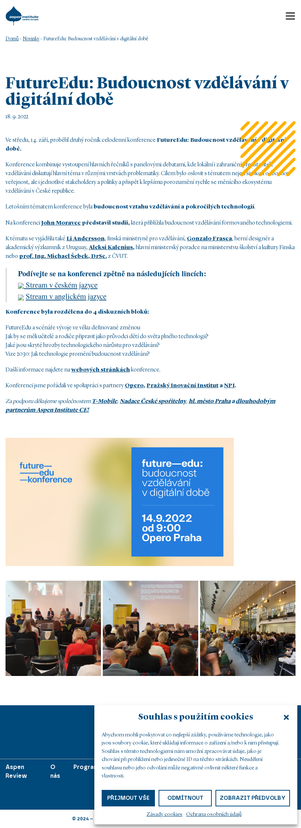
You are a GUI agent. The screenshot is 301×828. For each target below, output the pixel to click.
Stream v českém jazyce (61, 285)
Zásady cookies (164, 814)
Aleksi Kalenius (111, 248)
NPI (229, 386)
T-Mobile (104, 401)
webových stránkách (100, 370)
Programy (88, 767)
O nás (55, 771)
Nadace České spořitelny (153, 401)
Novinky (31, 38)
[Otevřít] (290, 16)
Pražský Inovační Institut (182, 386)
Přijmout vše (128, 798)
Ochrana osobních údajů (214, 814)
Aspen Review (16, 771)
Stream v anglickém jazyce (66, 296)
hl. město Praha (210, 401)
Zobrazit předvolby (253, 798)
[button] (286, 717)
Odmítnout (185, 798)
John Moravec (61, 223)
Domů (12, 38)
